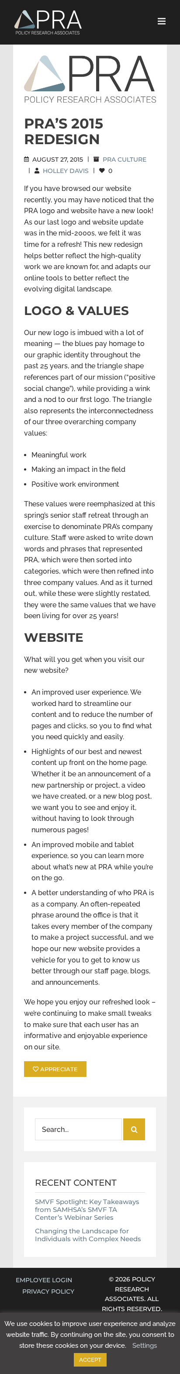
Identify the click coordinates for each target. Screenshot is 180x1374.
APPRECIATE (58, 1069)
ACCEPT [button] (90, 1360)
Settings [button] (144, 1346)
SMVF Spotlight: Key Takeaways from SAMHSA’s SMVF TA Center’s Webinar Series (87, 1209)
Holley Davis (66, 171)
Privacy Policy (48, 1291)
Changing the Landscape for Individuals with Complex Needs (88, 1235)
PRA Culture (124, 159)
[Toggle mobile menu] (162, 21)
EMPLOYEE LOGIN (44, 1280)
